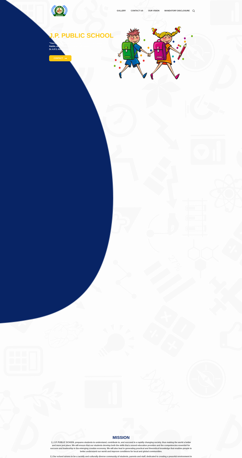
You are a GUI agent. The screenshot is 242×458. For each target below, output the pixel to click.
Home (85, 11)
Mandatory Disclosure (177, 11)
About (95, 11)
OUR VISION (153, 11)
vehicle (108, 11)
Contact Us (137, 11)
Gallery (121, 11)
